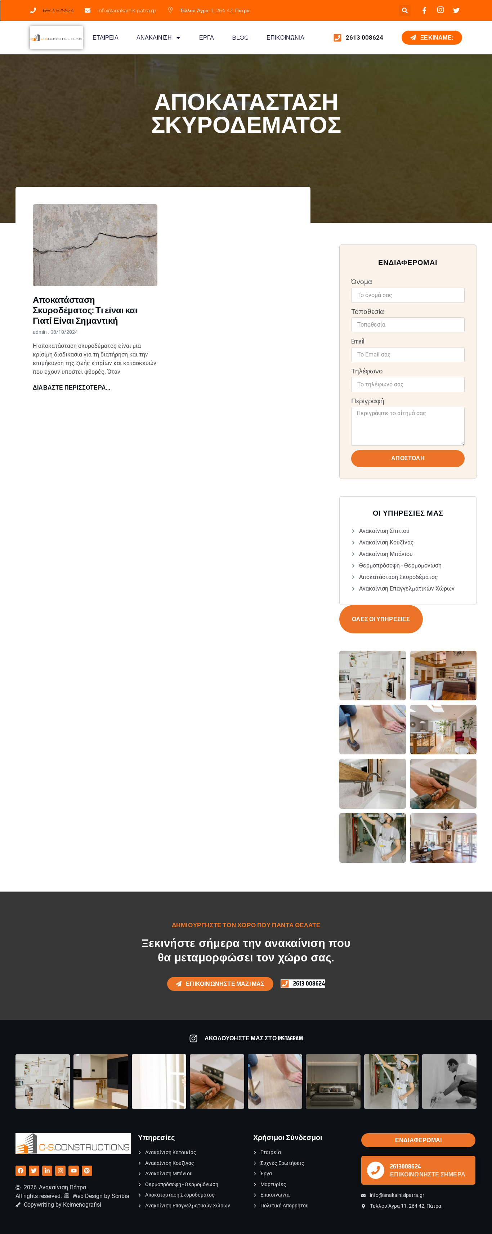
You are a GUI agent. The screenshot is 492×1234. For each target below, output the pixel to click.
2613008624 (405, 1166)
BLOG (240, 37)
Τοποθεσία (367, 312)
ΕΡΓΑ (206, 37)
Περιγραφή (367, 401)
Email (357, 341)
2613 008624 (364, 37)
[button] (405, 10)
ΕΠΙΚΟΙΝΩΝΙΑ (285, 37)
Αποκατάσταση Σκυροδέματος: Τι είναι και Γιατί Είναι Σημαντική (85, 310)
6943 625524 (58, 10)
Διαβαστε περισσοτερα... (72, 387)
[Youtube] (73, 1171)
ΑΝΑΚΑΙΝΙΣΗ (154, 37)
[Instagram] (60, 1171)
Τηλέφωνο (367, 371)
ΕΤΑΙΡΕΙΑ (105, 37)
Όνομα (361, 282)
